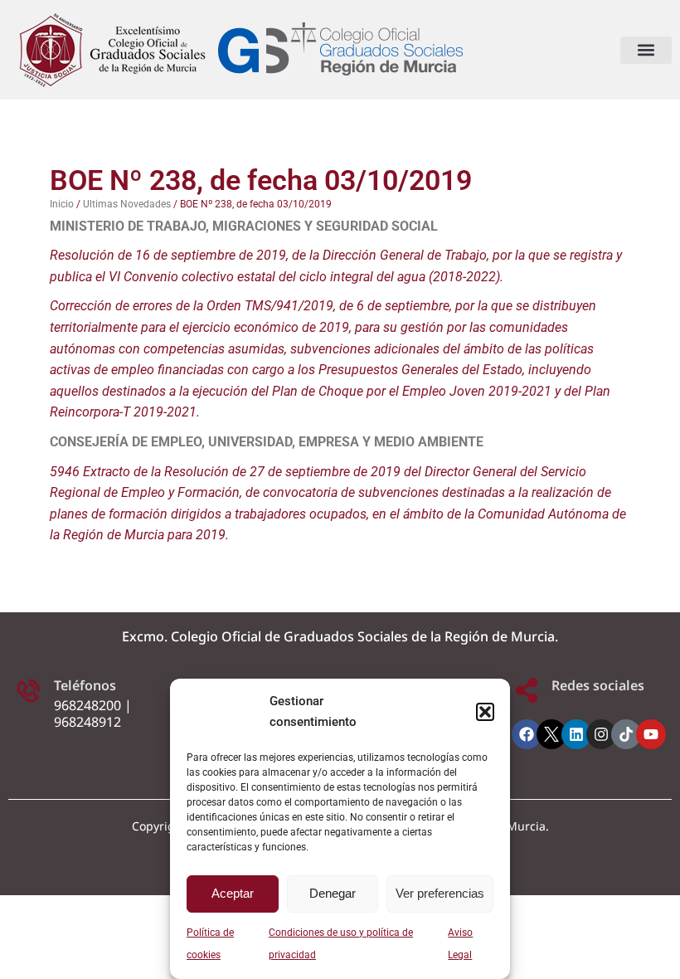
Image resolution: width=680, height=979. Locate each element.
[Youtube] (651, 734)
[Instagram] (601, 734)
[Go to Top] (655, 954)
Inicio (62, 204)
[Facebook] (527, 734)
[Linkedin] (576, 734)
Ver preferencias (440, 893)
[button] (485, 712)
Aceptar (232, 893)
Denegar (332, 893)
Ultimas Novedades (127, 204)
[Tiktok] (626, 734)
